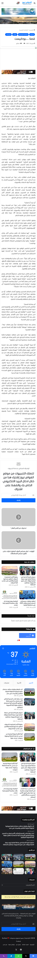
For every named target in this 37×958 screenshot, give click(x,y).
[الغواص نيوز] (24, 3)
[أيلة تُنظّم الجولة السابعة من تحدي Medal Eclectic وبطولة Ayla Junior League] (29, 737)
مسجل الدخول (23, 620)
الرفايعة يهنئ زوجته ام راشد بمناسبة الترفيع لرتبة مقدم (10, 603)
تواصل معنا (11, 944)
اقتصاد (32, 34)
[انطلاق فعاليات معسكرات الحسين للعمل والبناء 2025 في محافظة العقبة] (27, 594)
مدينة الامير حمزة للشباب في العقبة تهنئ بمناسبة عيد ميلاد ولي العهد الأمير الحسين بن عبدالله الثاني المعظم (27, 793)
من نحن (5, 944)
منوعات (8, 34)
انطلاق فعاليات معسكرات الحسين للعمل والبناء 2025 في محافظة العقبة (27, 603)
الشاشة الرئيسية (23, 30)
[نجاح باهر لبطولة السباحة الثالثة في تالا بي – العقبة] (6, 871)
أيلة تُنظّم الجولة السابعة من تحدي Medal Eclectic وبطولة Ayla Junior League (14, 736)
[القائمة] (2, 4)
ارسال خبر (18, 944)
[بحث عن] (35, 4)
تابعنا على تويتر (30, 891)
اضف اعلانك (25, 944)
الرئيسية (31, 30)
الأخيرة (19, 683)
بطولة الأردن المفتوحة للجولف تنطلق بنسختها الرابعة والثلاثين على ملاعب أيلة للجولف (13, 726)
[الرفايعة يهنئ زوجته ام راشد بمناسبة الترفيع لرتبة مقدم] (10, 594)
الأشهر (31, 683)
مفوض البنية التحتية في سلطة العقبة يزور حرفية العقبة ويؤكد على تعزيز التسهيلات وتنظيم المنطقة (28, 580)
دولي (14, 34)
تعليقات (6, 683)
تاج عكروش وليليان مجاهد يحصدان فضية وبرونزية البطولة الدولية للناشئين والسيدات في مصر (13, 691)
